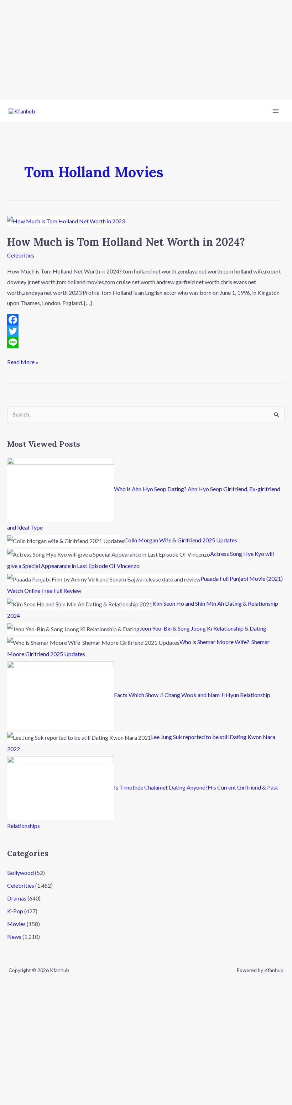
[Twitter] (146, 331)
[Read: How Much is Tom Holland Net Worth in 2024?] (66, 220)
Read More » (22, 361)
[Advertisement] (146, 50)
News (14, 936)
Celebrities (20, 255)
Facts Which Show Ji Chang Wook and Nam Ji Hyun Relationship (192, 694)
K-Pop (15, 911)
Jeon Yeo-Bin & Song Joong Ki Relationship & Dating (203, 628)
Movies (16, 923)
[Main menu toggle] (275, 111)
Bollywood (20, 872)
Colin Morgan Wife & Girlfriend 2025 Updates (180, 540)
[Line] (146, 342)
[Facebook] (146, 319)
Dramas (16, 898)
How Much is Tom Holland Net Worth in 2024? (126, 242)
